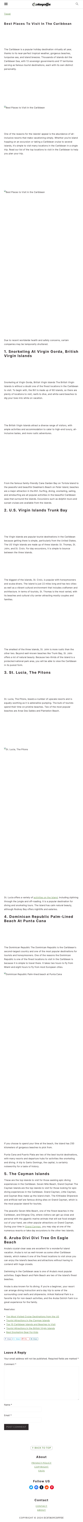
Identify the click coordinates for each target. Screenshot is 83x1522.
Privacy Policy (41, 1463)
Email (8, 1415)
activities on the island (46, 897)
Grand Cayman (33, 1226)
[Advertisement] (41, 37)
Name (8, 1404)
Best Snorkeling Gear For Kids (22, 1332)
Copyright (41, 1467)
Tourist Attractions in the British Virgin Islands (30, 1328)
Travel (7, 14)
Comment (10, 1364)
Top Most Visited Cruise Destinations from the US (32, 1316)
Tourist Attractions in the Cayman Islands (28, 1320)
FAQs (41, 1471)
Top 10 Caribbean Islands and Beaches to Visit (30, 1324)
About (41, 1510)
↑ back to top (41, 1448)
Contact (41, 1506)
